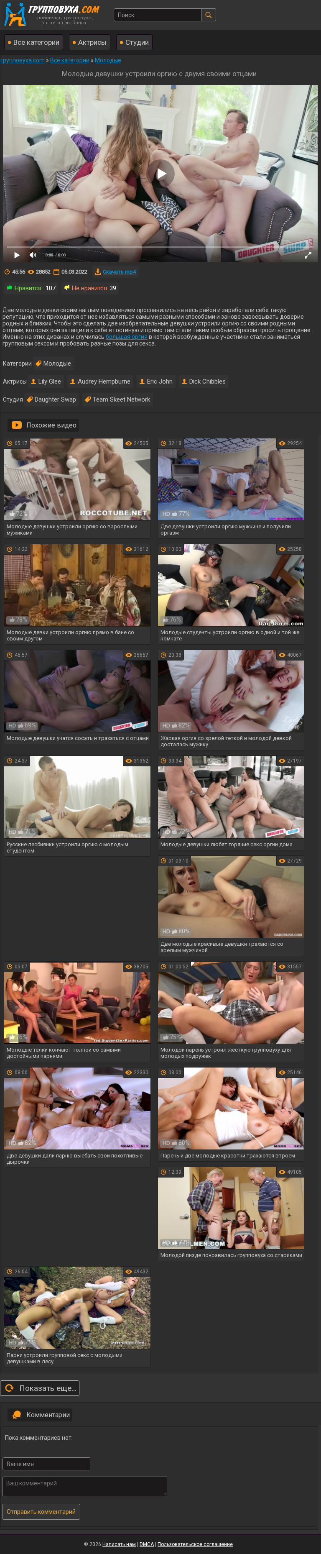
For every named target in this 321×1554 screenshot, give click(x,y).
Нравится (27, 288)
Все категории (36, 42)
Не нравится (88, 288)
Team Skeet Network (121, 399)
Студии (137, 42)
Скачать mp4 (119, 272)
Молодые (57, 363)
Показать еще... (47, 1388)
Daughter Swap (55, 399)
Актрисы (92, 42)
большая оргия (127, 336)
